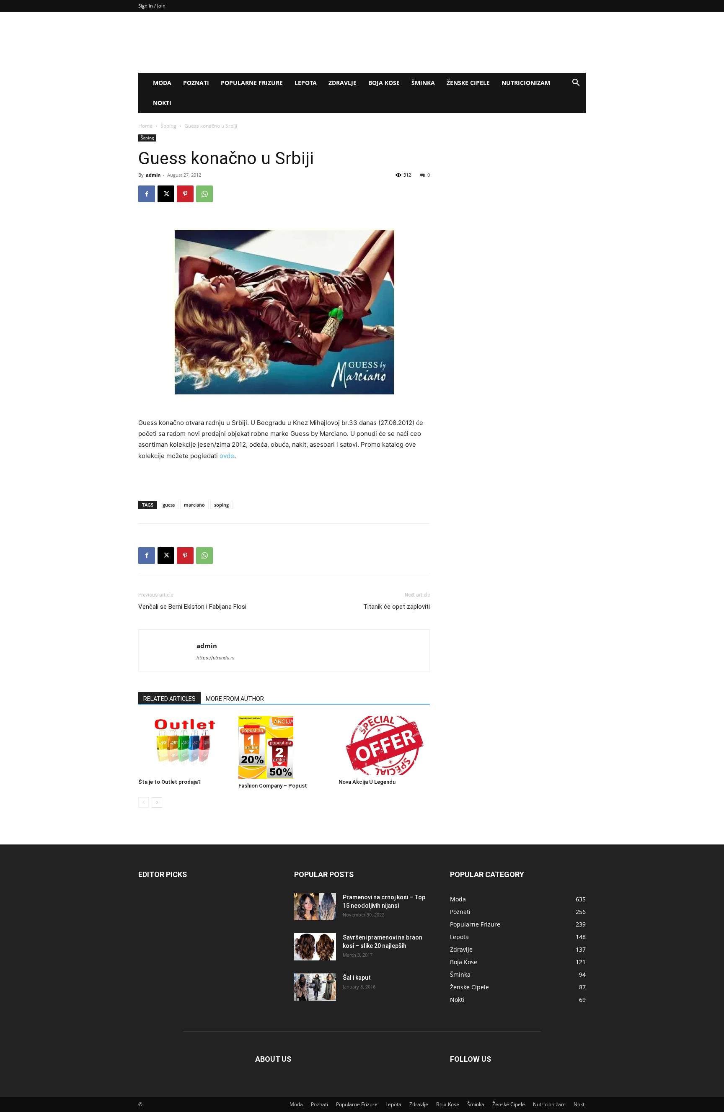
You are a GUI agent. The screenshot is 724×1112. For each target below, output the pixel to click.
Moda (162, 83)
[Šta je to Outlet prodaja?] (184, 745)
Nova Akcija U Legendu (367, 782)
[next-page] (157, 802)
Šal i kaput (357, 977)
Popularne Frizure (252, 83)
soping (221, 505)
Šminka (423, 83)
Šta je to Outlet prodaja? (169, 782)
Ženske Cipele (468, 83)
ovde (227, 456)
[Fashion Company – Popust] (284, 747)
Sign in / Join (151, 6)
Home (145, 125)
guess (169, 505)
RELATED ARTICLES (169, 698)
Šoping (168, 125)
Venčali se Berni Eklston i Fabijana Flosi (192, 606)
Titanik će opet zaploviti (396, 606)
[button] (576, 84)
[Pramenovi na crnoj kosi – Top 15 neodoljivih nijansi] (315, 906)
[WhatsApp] (204, 193)
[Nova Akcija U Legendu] (384, 745)
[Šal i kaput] (315, 987)
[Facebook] (146, 193)
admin (153, 175)
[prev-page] (143, 802)
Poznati (196, 83)
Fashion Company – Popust (272, 786)
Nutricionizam (526, 83)
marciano (194, 505)
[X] (166, 193)
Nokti (162, 103)
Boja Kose (384, 83)
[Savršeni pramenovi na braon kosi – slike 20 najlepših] (315, 946)
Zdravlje (342, 83)
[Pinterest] (185, 193)
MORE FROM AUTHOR (235, 698)
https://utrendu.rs (216, 658)
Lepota (306, 83)
